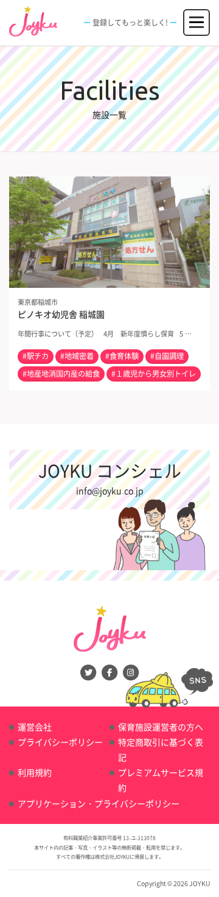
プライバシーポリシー (60, 742)
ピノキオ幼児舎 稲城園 (61, 314)
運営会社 (35, 727)
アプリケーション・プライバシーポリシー (98, 803)
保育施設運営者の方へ (160, 727)
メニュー (197, 16)
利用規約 (35, 772)
